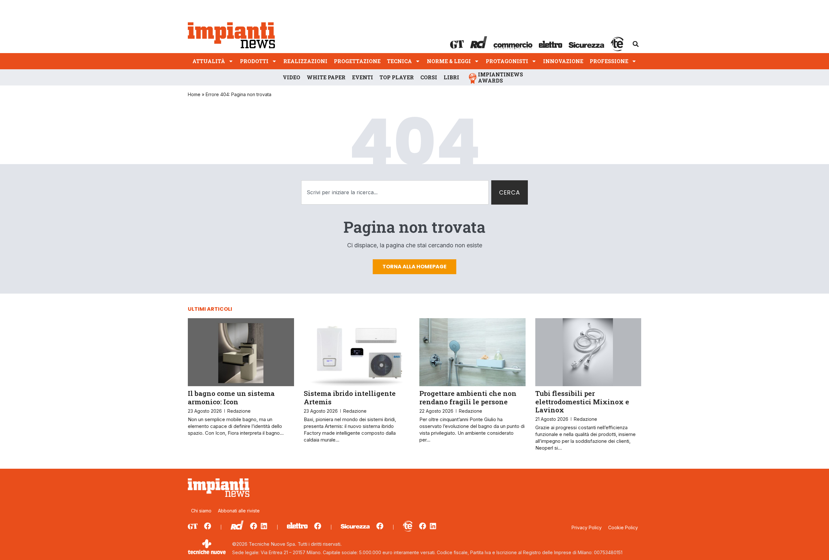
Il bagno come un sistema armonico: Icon (231, 397)
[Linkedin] (263, 526)
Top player (397, 77)
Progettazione (357, 61)
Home (194, 94)
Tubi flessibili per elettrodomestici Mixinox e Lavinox (582, 401)
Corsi (428, 77)
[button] (635, 44)
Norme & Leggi (449, 61)
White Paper (326, 77)
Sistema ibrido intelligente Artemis (350, 397)
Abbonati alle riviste (239, 510)
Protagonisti (507, 61)
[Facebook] (207, 526)
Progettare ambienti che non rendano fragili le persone (468, 397)
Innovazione (563, 61)
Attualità (208, 61)
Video (291, 77)
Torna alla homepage (414, 266)
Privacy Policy (587, 527)
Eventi (362, 77)
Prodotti (254, 61)
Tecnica (399, 61)
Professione (609, 61)
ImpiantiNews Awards (500, 77)
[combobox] (395, 192)
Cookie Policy (623, 527)
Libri (451, 77)
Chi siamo (201, 510)
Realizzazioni (305, 61)
